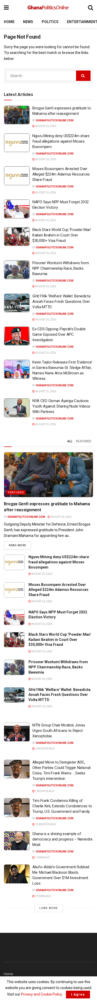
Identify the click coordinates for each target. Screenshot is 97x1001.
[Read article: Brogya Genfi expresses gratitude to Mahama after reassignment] (17, 115)
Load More (48, 908)
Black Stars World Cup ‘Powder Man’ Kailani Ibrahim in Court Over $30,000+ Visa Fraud (61, 235)
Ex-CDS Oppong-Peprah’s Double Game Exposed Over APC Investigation (58, 334)
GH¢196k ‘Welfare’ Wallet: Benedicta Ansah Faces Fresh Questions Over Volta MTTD (61, 301)
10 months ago (45, 824)
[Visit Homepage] (48, 7)
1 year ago (42, 857)
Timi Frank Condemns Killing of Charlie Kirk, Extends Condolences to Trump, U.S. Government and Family (62, 806)
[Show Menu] (6, 7)
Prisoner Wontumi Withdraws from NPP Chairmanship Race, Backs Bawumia (60, 268)
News (28, 22)
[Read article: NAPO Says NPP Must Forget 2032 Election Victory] (17, 209)
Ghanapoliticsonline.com (54, 120)
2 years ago (43, 896)
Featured (83, 441)
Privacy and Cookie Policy (41, 994)
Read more (20, 545)
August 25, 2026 (45, 391)
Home (9, 22)
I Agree (78, 994)
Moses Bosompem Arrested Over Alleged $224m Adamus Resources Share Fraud (61, 174)
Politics (50, 22)
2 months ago (45, 748)
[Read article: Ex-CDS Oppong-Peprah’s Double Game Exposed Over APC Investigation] (17, 336)
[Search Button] (90, 7)
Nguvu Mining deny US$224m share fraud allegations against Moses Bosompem (60, 141)
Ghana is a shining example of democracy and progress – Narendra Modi (62, 839)
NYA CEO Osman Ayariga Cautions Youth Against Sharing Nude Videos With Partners (61, 406)
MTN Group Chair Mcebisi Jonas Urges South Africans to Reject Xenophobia (58, 730)
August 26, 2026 (45, 126)
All (69, 441)
